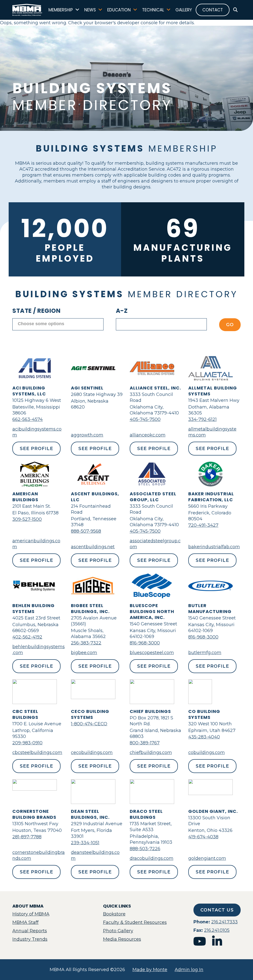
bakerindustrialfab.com (214, 546)
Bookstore (114, 914)
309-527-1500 (27, 519)
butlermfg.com (204, 652)
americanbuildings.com (36, 543)
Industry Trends (29, 939)
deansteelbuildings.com (95, 855)
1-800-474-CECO (89, 724)
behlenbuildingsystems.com (38, 649)
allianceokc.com (148, 435)
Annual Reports (29, 931)
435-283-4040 (204, 737)
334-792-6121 (202, 419)
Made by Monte (149, 969)
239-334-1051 (85, 842)
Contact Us (217, 910)
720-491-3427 (203, 525)
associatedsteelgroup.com (155, 543)
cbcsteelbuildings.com (37, 752)
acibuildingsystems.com (37, 432)
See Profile (36, 448)
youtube (199, 941)
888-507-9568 (86, 531)
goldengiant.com (207, 858)
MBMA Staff (25, 922)
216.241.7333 (224, 922)
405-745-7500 (145, 419)
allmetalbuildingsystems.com (212, 432)
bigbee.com (84, 652)
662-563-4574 (27, 419)
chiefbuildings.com (151, 752)
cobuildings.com (206, 752)
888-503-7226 (145, 848)
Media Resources (122, 939)
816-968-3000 (145, 643)
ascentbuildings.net (93, 546)
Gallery (183, 10)
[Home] (27, 10)
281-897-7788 (27, 837)
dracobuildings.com (151, 858)
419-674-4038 (203, 837)
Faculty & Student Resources (135, 922)
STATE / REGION (36, 311)
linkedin (217, 941)
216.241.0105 (217, 930)
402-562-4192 (27, 637)
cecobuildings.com (92, 752)
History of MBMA (30, 914)
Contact (212, 10)
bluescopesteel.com (152, 652)
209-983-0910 (27, 743)
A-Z (122, 311)
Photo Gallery (118, 931)
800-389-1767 (145, 743)
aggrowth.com (87, 435)
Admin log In (189, 969)
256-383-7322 (86, 643)
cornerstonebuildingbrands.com (38, 855)
